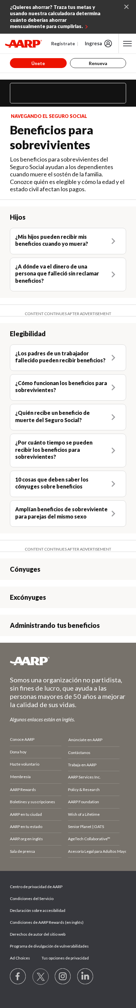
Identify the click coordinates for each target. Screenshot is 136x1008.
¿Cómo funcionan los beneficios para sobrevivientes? (61, 386)
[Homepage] (23, 44)
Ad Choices (20, 957)
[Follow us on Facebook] (18, 976)
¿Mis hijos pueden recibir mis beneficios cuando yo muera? (51, 240)
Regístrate (63, 43)
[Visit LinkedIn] (85, 976)
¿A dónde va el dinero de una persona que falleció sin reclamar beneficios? (57, 273)
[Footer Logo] (68, 661)
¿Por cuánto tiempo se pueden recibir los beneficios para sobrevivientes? (53, 449)
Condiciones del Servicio (31, 898)
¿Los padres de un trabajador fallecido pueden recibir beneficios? (60, 357)
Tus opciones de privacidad (65, 957)
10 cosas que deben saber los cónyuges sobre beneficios (51, 483)
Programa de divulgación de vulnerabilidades (49, 946)
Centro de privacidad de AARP (36, 886)
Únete (38, 63)
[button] (68, 93)
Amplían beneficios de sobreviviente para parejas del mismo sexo (61, 513)
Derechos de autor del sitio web (37, 934)
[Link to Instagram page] (63, 976)
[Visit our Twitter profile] (40, 976)
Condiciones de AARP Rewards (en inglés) (47, 922)
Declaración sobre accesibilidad (37, 910)
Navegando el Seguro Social (49, 116)
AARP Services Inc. (84, 776)
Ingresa (93, 43)
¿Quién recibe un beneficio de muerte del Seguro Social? (52, 416)
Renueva (98, 63)
